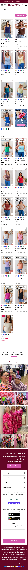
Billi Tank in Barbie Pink (20, 248)
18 (23, 46)
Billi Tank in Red (19, 190)
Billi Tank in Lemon (19, 72)
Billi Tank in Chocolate (6, 190)
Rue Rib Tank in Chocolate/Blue (18, 42)
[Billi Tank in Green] (8, 39)
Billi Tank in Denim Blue (7, 72)
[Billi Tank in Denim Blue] (1, 70)
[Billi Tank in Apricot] (15, 276)
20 (24, 46)
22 (26, 46)
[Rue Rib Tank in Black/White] (16, 39)
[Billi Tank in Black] (8, 129)
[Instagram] (17, 499)
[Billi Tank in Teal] (1, 99)
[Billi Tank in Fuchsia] (6, 39)
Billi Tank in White (5, 248)
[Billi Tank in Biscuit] (15, 217)
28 (4, 46)
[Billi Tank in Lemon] (15, 70)
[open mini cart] (26, 5)
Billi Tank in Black (19, 307)
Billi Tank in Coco (5, 219)
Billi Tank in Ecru (5, 337)
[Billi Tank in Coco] (1, 217)
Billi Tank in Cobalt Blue (7, 131)
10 (17, 46)
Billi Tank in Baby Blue (20, 160)
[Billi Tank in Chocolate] (1, 187)
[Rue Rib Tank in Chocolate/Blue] (15, 39)
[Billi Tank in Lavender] (1, 276)
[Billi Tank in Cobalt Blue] (5, 39)
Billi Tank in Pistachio (20, 101)
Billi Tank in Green (5, 160)
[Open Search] (5, 5)
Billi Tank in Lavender (6, 278)
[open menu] (2, 5)
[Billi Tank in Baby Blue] (15, 158)
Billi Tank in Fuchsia (6, 307)
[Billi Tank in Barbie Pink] (15, 246)
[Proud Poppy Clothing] (14, 5)
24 (1, 46)
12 (5, 76)
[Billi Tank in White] (1, 246)
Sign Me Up (14, 540)
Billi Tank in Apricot (19, 278)
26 (3, 46)
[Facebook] (11, 499)
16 (21, 46)
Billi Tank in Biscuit (19, 219)
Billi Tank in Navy (5, 41)
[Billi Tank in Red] (15, 187)
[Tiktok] (14, 499)
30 (6, 46)
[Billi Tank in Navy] (1, 39)
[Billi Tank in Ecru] (3, 39)
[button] (14, 377)
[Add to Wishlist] (12, 21)
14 (20, 46)
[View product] (9, 39)
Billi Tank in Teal (5, 101)
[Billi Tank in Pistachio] (15, 99)
